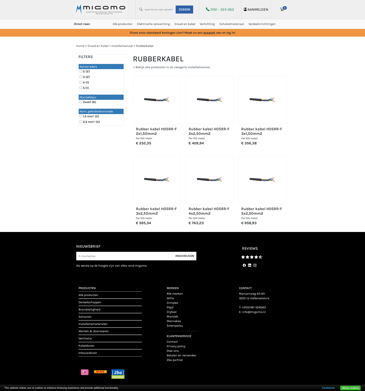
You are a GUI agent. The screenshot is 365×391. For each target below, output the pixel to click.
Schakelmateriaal (231, 24)
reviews (250, 248)
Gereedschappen (90, 302)
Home (80, 46)
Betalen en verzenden (181, 355)
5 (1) (86, 88)
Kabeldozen (86, 345)
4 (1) (86, 82)
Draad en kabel (185, 24)
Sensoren (85, 316)
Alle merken (175, 293)
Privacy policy (176, 346)
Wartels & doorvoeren (94, 331)
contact (172, 341)
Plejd (170, 307)
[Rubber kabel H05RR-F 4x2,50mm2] (210, 179)
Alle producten (123, 24)
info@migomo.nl (254, 312)
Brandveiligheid (89, 309)
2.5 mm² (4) (91, 122)
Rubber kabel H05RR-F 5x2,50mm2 (261, 211)
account (209, 32)
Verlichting (207, 24)
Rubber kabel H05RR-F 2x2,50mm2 (209, 131)
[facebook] (243, 265)
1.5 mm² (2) (91, 116)
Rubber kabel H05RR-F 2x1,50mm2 (156, 131)
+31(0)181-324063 (254, 307)
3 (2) (86, 77)
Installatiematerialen (93, 324)
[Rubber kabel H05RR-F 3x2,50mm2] (157, 179)
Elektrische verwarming (153, 24)
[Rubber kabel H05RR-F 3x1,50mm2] (262, 99)
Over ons (173, 351)
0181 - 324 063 (222, 9)
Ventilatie (85, 338)
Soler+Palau (175, 325)
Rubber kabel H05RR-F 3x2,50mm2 (156, 211)
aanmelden (258, 9)
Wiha (170, 298)
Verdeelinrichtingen (262, 24)
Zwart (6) (89, 102)
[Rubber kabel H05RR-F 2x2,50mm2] (210, 99)
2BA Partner (175, 360)
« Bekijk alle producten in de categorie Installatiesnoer (171, 67)
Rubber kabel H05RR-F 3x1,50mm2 (261, 131)
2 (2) (86, 71)
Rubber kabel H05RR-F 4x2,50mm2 (209, 211)
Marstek (172, 316)
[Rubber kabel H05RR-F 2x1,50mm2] (157, 99)
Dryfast (172, 312)
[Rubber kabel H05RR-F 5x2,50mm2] (262, 179)
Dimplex (172, 303)
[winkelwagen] (282, 9)
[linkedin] (249, 265)
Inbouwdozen (88, 353)
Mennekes (174, 321)
